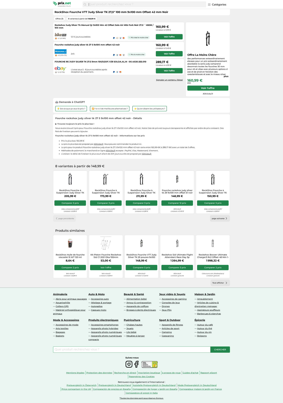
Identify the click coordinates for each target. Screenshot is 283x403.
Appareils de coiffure (137, 306)
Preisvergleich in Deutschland (115, 385)
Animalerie (60, 294)
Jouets (129, 328)
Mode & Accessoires (66, 320)
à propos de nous (171, 372)
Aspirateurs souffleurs (208, 310)
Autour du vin (204, 332)
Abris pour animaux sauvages (71, 299)
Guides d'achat (190, 372)
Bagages (60, 332)
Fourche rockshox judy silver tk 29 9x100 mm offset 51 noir (177, 191)
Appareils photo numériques (106, 332)
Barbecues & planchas (209, 313)
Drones (166, 306)
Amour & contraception (138, 302)
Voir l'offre (208, 88)
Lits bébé (131, 332)
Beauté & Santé (134, 294)
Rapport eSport (208, 372)
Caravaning (168, 336)
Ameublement (205, 299)
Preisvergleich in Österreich (82, 385)
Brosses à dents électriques (141, 310)
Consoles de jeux (171, 302)
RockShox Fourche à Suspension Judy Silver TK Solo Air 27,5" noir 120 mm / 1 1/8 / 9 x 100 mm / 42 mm (213, 191)
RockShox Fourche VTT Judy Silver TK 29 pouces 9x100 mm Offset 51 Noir (141, 256)
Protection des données (99, 372)
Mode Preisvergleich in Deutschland (197, 385)
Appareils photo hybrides (104, 328)
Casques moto (98, 310)
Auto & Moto (96, 294)
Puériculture (132, 320)
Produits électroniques (103, 320)
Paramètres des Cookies (141, 376)
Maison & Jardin (205, 294)
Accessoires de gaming (174, 299)
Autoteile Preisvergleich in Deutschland (154, 385)
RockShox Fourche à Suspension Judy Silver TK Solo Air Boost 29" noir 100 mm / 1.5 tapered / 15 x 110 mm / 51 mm (70, 191)
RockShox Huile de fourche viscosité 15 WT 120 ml (70, 256)
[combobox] (146, 4)
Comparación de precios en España (112, 389)
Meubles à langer (135, 336)
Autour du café (205, 324)
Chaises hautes (134, 324)
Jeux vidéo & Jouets (172, 294)
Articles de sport (170, 328)
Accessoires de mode (67, 324)
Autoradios (96, 306)
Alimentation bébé (136, 299)
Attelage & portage (101, 302)
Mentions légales (75, 372)
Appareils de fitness (172, 324)
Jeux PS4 (166, 310)
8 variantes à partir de (82, 19)
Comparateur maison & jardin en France (200, 389)
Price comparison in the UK (76, 389)
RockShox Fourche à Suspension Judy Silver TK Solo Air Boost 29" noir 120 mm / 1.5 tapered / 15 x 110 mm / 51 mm (141, 191)
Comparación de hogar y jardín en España (155, 389)
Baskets (60, 336)
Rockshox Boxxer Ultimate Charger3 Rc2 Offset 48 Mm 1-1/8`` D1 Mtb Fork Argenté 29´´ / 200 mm (213, 256)
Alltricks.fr (98, 144)
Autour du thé (204, 328)
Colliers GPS (62, 306)
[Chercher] (85, 4)
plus (226, 76)
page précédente (66, 218)
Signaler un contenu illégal (169, 80)
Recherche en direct (125, 372)
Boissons (202, 336)
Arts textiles (62, 328)
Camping (167, 332)
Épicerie (200, 320)
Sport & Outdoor (169, 320)
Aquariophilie (63, 302)
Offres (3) (59, 19)
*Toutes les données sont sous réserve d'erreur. (142, 398)
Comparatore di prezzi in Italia (142, 393)
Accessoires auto (100, 299)
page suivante (218, 218)
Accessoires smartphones (104, 324)
